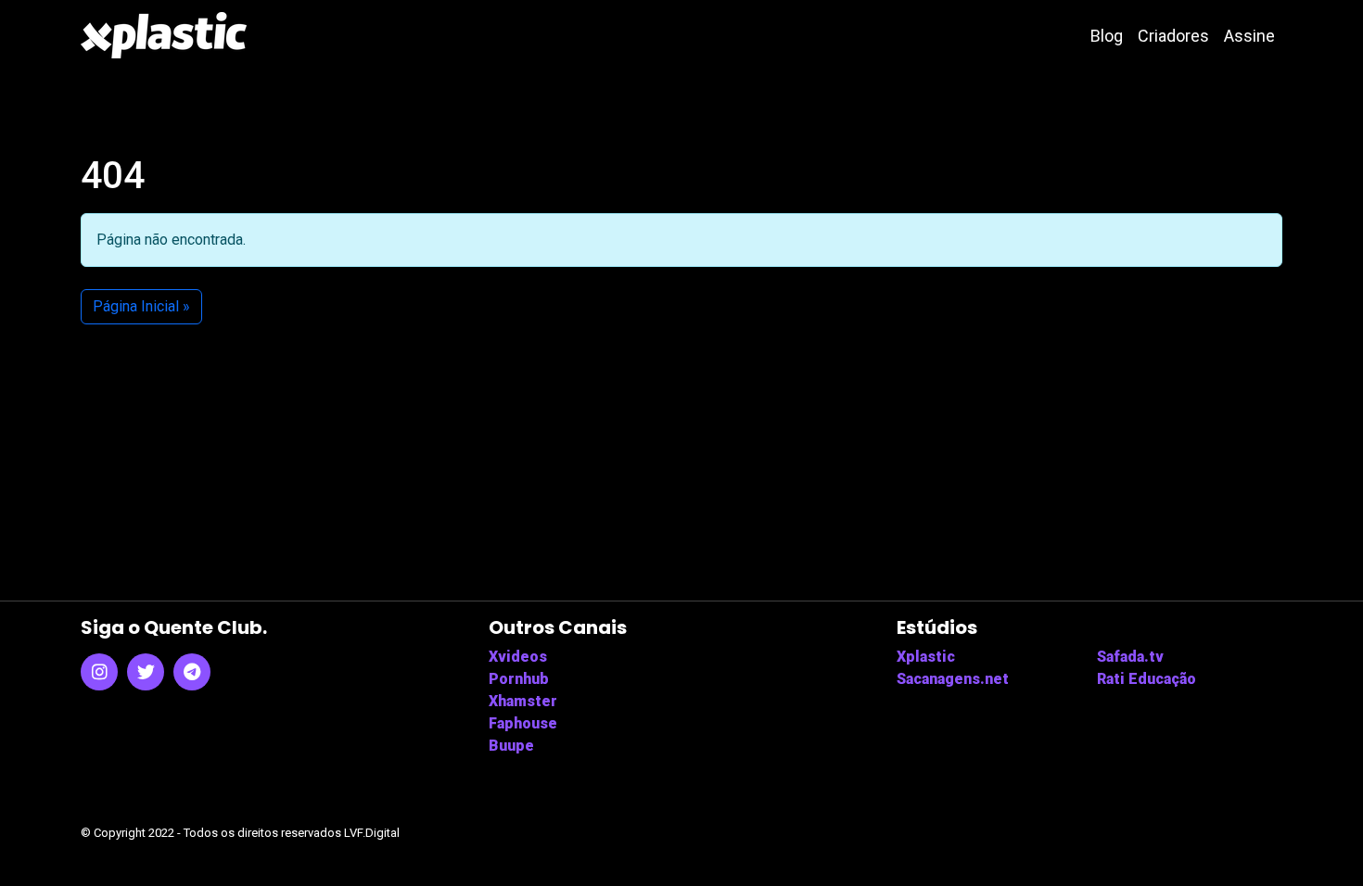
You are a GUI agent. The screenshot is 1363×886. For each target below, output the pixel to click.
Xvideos (518, 656)
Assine (1249, 35)
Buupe (511, 745)
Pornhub (519, 679)
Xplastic (926, 656)
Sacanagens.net (953, 679)
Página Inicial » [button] (141, 306)
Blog (1106, 35)
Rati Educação (1146, 679)
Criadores (1173, 35)
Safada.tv (1130, 656)
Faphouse (523, 723)
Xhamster (523, 701)
